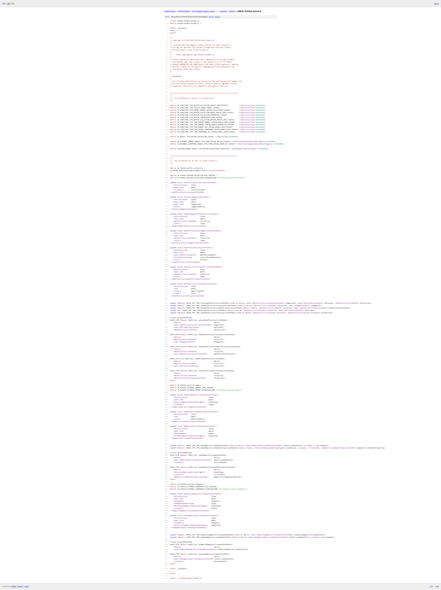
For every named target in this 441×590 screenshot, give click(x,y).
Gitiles (14, 586)
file (211, 17)
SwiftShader (184, 11)
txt (431, 586)
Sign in (436, 4)
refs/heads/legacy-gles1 (203, 11)
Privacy (20, 586)
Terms (26, 586)
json (437, 586)
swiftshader (170, 11)
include (223, 11)
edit (218, 17)
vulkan (232, 11)
